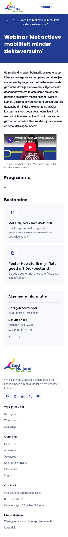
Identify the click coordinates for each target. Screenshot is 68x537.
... (5, 20)
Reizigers (10, 414)
